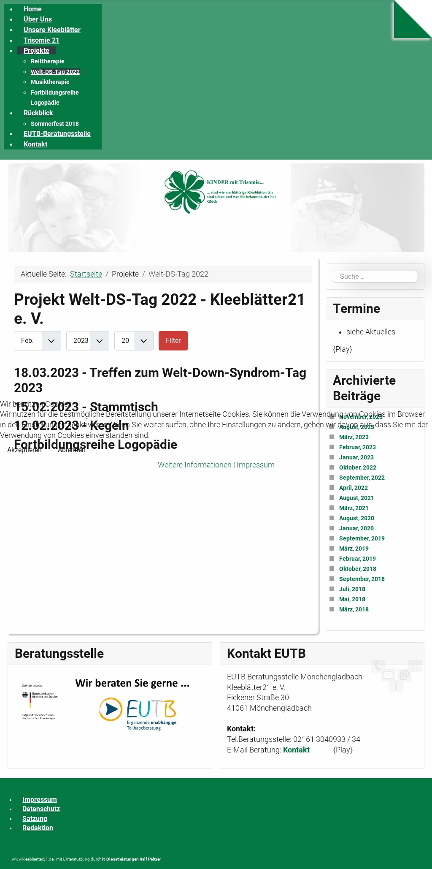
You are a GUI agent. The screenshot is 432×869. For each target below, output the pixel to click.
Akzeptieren (24, 450)
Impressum (256, 465)
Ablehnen (72, 450)
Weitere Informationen (195, 465)
